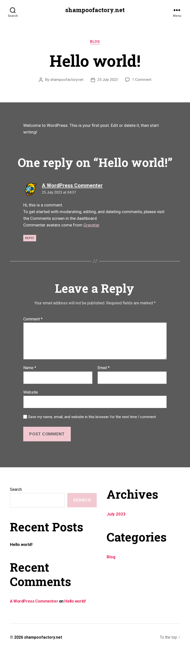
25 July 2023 (107, 79)
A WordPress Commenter (34, 601)
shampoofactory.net (95, 10)
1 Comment (141, 79)
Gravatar (91, 225)
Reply (29, 238)
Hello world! (21, 544)
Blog (95, 42)
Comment (33, 319)
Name (29, 368)
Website (30, 392)
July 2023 (116, 514)
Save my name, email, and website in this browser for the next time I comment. (92, 417)
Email (103, 368)
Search (16, 489)
